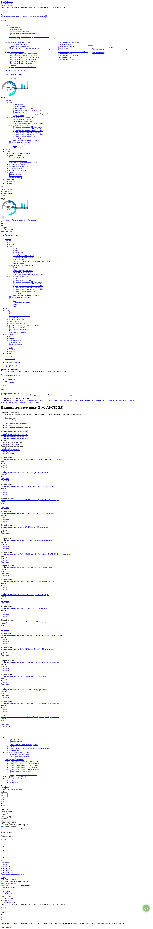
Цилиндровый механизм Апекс (24, 136)
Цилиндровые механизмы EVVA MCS (14, 438)
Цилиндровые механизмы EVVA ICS (14, 436)
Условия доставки (15, 176)
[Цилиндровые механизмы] (27, 50)
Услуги (7, 151)
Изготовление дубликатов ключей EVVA (24, 163)
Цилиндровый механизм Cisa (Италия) (27, 133)
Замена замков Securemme (18, 161)
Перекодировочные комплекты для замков (28, 123)
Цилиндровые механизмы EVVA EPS (14, 435)
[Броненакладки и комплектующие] (27, 41)
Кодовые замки (18, 116)
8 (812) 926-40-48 (7, 2)
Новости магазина (9, 827)
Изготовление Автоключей (19, 166)
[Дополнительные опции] (27, 72)
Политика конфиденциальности (12, 874)
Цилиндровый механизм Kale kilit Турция (28, 134)
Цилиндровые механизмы (19, 125)
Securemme (17, 138)
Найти (3, 912)
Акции (7, 149)
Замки (11, 102)
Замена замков (14, 159)
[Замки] (27, 24)
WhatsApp (11, 382)
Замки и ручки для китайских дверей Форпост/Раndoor (32, 114)
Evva (15, 146)
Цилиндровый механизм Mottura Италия (27, 127)
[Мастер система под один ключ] (27, 69)
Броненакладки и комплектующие (21, 117)
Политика (12, 181)
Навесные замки (19, 112)
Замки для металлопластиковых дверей (27, 110)
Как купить (9, 172)
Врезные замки (18, 104)
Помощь (4, 876)
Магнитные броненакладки (23, 121)
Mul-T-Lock (17, 148)
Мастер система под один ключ (20, 142)
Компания (4, 861)
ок (10, 927)
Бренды (3, 878)
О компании (9, 179)
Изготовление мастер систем (19, 153)
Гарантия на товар (15, 178)
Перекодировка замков (17, 157)
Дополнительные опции (18, 144)
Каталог (8, 101)
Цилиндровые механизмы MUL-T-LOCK (28, 129)
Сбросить (12, 821)
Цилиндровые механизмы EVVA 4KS (14, 433)
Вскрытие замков (15, 155)
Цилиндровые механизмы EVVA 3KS (14, 431)
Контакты (8, 183)
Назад (11, 242)
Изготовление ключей (17, 164)
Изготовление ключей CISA (19, 170)
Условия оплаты (15, 174)
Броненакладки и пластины (23, 119)
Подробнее (5, 465)
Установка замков (15, 168)
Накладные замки (19, 106)
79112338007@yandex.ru (11, 375)
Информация (5, 866)
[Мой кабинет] (2, 187)
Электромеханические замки (23, 108)
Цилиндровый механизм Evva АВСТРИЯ (28, 131)
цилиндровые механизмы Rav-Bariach (26, 140)
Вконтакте (11, 379)
